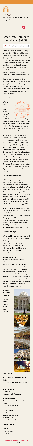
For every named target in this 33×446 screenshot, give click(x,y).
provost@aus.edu (13, 405)
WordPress (16, 442)
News (6, 429)
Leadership (8, 433)
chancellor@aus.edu (14, 394)
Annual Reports (9, 431)
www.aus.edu (7, 373)
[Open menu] (31, 2)
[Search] (23, 27)
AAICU (7, 14)
